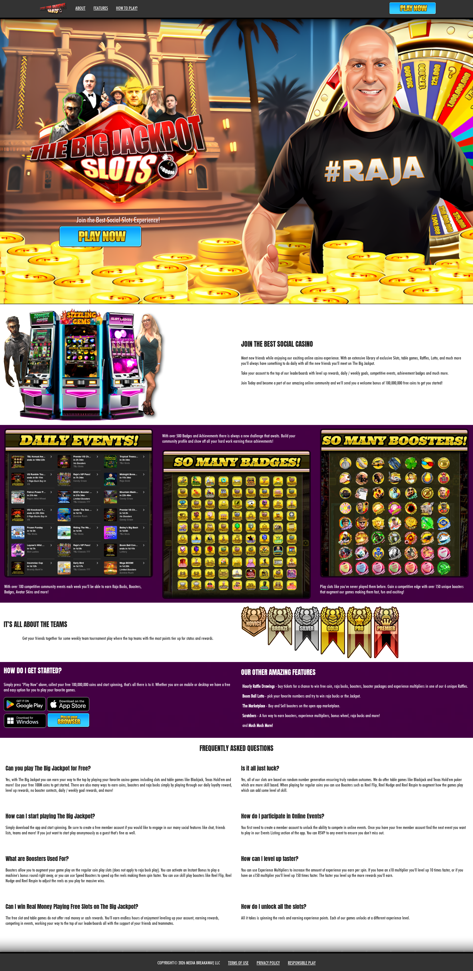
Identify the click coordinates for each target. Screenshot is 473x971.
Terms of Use (238, 962)
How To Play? (126, 8)
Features (100, 8)
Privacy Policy (268, 962)
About (80, 8)
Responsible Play (302, 962)
